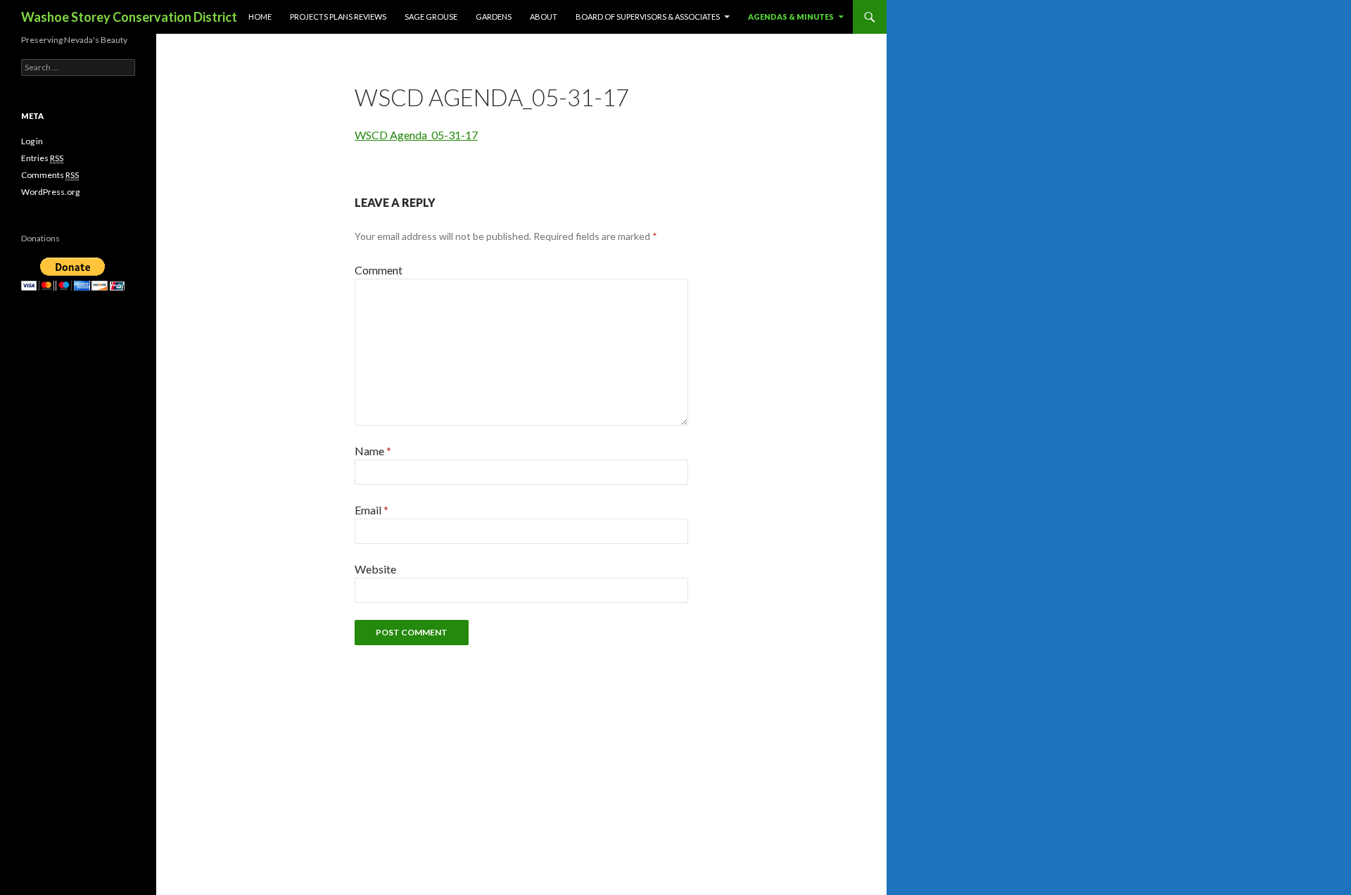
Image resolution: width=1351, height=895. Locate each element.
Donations (40, 238)
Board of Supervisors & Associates (648, 16)
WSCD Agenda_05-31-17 (416, 134)
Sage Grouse (431, 16)
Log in (32, 141)
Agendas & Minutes (791, 16)
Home (260, 16)
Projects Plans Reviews (338, 16)
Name (373, 450)
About (543, 16)
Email (371, 509)
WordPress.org (50, 191)
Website (375, 569)
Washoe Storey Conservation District (129, 17)
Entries (42, 158)
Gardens (494, 16)
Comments (50, 175)
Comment (378, 270)
